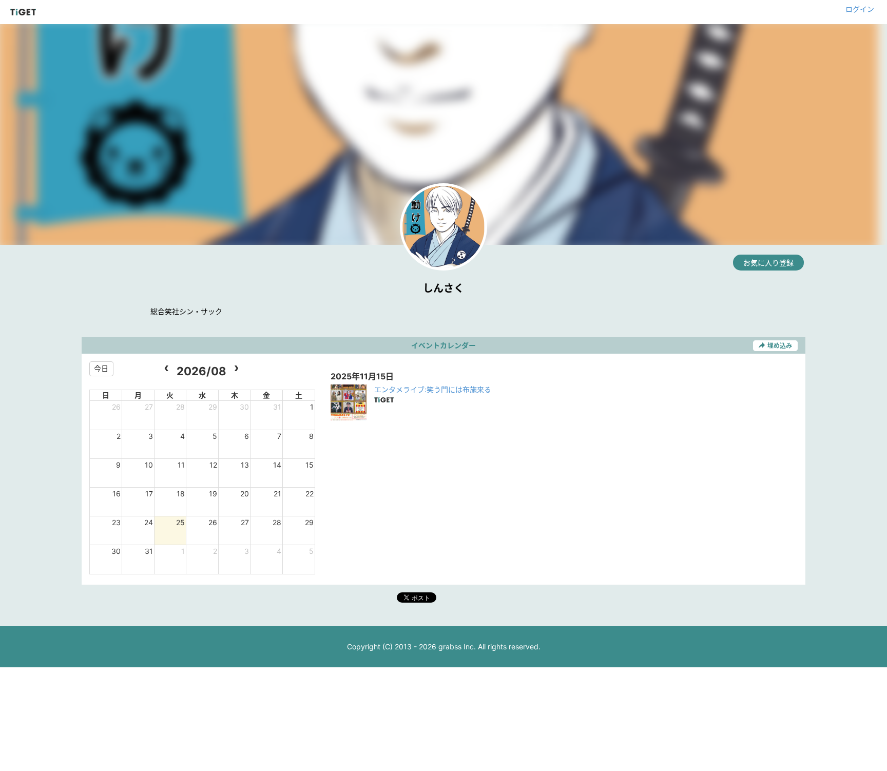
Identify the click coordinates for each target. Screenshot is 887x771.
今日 (101, 368)
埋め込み (779, 346)
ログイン (859, 9)
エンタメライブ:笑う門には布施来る (432, 389)
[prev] (167, 368)
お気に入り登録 (768, 262)
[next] (236, 368)
